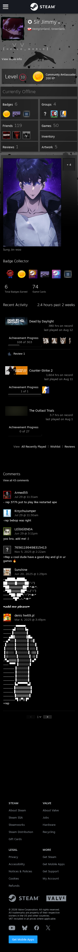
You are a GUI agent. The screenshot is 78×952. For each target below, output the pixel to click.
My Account (51, 878)
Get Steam (49, 857)
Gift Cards (15, 839)
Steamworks (17, 824)
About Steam (17, 810)
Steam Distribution (21, 832)
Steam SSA (16, 817)
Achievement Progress (23, 338)
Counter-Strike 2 (41, 370)
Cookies (14, 878)
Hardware (49, 824)
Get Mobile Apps (23, 939)
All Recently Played (33, 446)
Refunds (14, 885)
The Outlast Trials (41, 410)
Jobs (46, 817)
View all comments (16, 480)
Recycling (49, 832)
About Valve (51, 810)
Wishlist (55, 446)
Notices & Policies (20, 871)
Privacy (13, 857)
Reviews (70, 446)
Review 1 (19, 353)
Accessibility (17, 864)
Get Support (51, 871)
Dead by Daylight (41, 321)
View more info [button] (12, 59)
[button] (15, 76)
